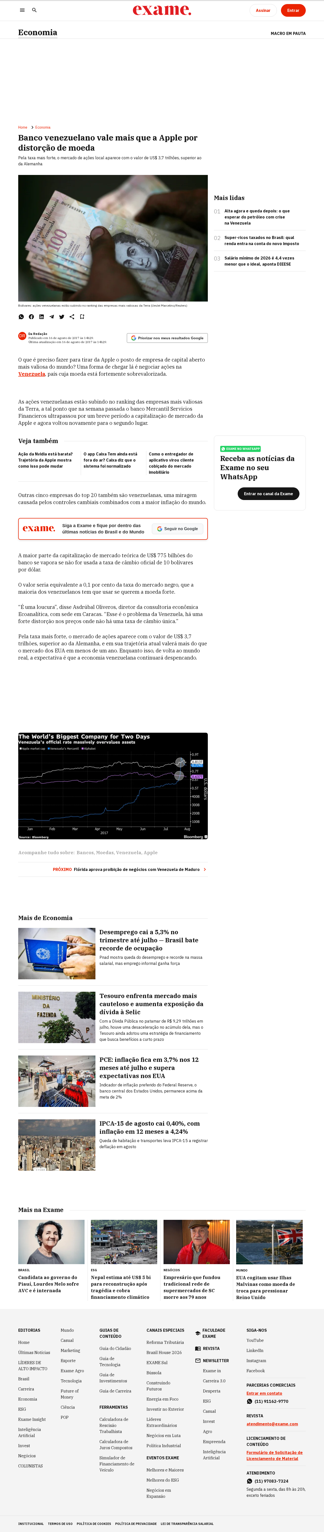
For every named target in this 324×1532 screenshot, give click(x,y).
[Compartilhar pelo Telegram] (52, 317)
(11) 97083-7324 (271, 1481)
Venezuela (31, 373)
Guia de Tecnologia (109, 1361)
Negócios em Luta (164, 1435)
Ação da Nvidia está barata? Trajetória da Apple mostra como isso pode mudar (45, 460)
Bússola (154, 1372)
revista (211, 1348)
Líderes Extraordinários (162, 1422)
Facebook (256, 1370)
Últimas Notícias (34, 1352)
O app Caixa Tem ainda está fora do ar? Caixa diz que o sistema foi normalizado (110, 460)
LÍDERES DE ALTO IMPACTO (32, 1365)
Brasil (23, 1378)
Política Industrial (164, 1445)
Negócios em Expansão (159, 1493)
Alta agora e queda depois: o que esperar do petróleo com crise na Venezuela (257, 217)
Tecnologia (71, 1380)
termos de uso (60, 1524)
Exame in (212, 1370)
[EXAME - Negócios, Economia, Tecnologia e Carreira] (162, 10)
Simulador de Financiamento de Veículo (116, 1464)
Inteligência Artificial (29, 1432)
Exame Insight (32, 1419)
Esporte (68, 1360)
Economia (37, 32)
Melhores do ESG (163, 1480)
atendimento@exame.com (272, 1423)
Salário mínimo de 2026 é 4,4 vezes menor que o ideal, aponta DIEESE (259, 261)
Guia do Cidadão (115, 1348)
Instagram (256, 1360)
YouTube (255, 1340)
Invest (24, 1445)
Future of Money (69, 1394)
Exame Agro (72, 1370)
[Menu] (22, 10)
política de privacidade (136, 1524)
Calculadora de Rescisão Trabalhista (113, 1425)
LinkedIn (255, 1350)
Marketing (70, 1350)
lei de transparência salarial (187, 1524)
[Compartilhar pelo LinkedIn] (41, 317)
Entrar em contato (264, 1393)
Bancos (85, 852)
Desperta (211, 1391)
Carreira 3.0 (214, 1380)
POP (65, 1417)
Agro (207, 1431)
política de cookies (94, 1524)
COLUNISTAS (30, 1465)
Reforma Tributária (165, 1342)
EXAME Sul (157, 1362)
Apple (151, 852)
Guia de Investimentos (113, 1377)
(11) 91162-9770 (271, 1401)
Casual (67, 1340)
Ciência (68, 1407)
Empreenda (214, 1441)
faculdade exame (213, 1333)
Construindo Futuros (158, 1385)
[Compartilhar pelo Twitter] (62, 317)
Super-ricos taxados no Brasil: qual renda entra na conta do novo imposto (262, 240)
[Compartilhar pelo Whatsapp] (21, 317)
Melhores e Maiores (165, 1470)
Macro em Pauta (288, 33)
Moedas (105, 852)
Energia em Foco (162, 1399)
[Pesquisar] (34, 10)
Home (22, 127)
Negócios (27, 1455)
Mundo (67, 1330)
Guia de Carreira (115, 1391)
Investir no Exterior (165, 1409)
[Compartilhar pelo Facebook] (31, 317)
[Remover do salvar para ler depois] (82, 317)
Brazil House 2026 (164, 1352)
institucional (31, 1524)
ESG (22, 1409)
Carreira (26, 1388)
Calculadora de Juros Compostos (115, 1444)
